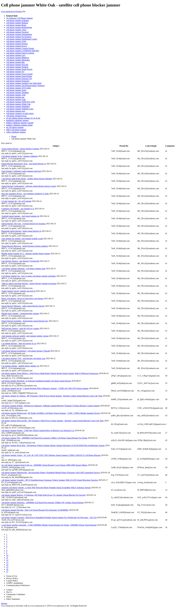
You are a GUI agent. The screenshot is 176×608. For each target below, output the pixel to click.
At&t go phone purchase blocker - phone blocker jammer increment (28, 283)
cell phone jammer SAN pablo (18, 88)
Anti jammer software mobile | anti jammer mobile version (25, 336)
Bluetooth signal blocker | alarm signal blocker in (21, 231)
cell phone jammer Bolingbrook (19, 27)
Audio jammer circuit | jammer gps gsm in (18, 291)
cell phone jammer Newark (17, 65)
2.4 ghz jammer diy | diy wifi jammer (16, 201)
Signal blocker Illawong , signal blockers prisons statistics (24, 246)
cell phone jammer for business (18, 37)
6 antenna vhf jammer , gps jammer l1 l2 (17, 209)
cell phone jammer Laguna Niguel (20, 48)
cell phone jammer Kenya (16, 46)
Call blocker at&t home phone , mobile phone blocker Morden (26, 179)
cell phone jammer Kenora (17, 44)
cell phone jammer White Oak (18, 104)
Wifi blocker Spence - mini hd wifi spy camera (20, 328)
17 (7, 572)
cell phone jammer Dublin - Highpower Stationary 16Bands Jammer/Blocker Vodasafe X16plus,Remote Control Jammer (50, 406)
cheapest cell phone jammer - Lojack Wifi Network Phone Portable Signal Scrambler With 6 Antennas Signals (46, 487)
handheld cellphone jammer (17, 120)
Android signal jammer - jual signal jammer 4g (20, 216)
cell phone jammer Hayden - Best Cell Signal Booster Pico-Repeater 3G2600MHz (34, 510)
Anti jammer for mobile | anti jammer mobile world (22, 238)
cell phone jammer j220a (16, 41)
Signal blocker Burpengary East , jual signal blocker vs (23, 164)
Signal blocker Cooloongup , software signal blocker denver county (28, 186)
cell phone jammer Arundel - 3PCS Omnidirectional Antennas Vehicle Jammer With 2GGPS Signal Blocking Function (49, 480)
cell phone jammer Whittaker (18, 106)
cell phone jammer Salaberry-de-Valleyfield (23, 83)
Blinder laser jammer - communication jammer (20, 313)
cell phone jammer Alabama (17, 20)
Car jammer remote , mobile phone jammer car (20, 366)
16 (7, 569)
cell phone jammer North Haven (19, 69)
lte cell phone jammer (15, 127)
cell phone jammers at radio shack (20, 113)
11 (7, 558)
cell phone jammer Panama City (19, 78)
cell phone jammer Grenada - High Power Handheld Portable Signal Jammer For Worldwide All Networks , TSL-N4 (49, 517)
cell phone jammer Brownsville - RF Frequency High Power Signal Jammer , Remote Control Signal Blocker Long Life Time (52, 421)
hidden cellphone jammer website (19, 123)
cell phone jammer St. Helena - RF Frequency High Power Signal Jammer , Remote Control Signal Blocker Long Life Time (51, 396)
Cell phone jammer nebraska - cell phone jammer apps (23, 268)
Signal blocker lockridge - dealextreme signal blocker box (24, 321)
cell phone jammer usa (15, 97)
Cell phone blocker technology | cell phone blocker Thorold (25, 351)
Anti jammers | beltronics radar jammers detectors (21, 171)
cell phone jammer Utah (16, 99)
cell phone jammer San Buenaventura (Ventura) (25, 85)
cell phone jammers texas (16, 116)
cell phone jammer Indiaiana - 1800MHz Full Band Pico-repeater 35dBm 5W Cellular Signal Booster (42, 502)
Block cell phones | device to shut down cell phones (22, 298)
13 (7, 562)
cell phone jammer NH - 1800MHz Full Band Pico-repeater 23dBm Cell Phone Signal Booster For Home (44, 438)
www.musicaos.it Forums (11, 11)
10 (7, 555)
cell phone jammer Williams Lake (19, 109)
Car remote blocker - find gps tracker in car (18, 343)
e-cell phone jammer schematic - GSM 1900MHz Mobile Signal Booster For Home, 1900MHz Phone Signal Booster (49, 525)
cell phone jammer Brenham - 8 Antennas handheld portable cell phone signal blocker (36, 381)
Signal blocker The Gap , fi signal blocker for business (23, 224)
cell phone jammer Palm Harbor (19, 76)
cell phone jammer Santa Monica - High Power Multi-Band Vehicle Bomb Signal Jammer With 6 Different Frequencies (49, 373)
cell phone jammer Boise (16, 25)
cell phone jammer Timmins (17, 92)
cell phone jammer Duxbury (17, 32)
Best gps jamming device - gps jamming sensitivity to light (25, 194)
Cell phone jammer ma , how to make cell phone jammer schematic (28, 276)
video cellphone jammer (16, 132)
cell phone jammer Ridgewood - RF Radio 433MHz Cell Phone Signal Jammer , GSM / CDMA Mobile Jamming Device (50, 413)
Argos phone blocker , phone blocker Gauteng (20, 149)
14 (7, 565)
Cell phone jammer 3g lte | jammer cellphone (19, 156)
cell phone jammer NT (15, 72)
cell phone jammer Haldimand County (21, 39)
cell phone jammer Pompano (17, 81)
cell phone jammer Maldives (17, 58)
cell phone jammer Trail (15, 95)
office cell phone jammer (16, 130)
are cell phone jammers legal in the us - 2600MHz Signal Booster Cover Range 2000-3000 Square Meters (44, 465)
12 (7, 560)
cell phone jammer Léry (16, 55)
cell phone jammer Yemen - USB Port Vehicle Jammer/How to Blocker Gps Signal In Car (37, 430)
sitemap (4, 603)
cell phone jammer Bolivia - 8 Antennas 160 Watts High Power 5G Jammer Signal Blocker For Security (43, 495)
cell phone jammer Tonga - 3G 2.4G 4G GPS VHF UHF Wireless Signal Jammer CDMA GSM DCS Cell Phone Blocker (51, 455)
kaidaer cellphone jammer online (19, 125)
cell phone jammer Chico (16, 30)
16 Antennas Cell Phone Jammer (19, 18)
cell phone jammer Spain (16, 90)
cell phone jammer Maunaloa (18, 60)
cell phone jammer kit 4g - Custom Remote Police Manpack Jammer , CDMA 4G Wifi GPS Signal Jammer (45, 388)
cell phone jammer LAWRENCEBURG (22, 51)
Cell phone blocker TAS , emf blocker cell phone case (23, 358)
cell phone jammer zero (15, 111)
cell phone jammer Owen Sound (19, 74)
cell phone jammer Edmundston (19, 34)
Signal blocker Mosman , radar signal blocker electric (23, 306)
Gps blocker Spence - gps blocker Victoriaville (20, 261)
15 (7, 567)
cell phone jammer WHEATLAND (20, 102)
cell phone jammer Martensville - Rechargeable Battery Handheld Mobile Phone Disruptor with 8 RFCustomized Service (50, 472)
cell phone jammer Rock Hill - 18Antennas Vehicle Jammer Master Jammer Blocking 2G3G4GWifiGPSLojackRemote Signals (53, 445)
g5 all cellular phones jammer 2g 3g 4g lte (23, 118)
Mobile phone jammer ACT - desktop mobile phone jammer (25, 253)
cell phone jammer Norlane (17, 67)
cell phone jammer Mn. (15, 62)
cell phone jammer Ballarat (17, 23)
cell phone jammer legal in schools (20, 53)
